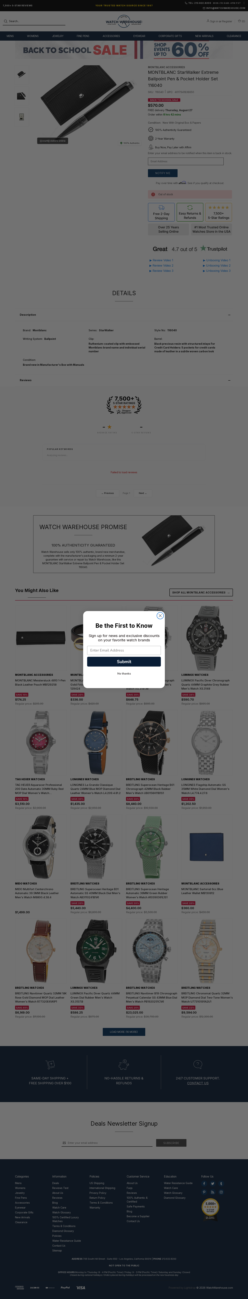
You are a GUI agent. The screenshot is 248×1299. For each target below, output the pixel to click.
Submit (124, 662)
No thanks (124, 674)
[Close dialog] (160, 616)
